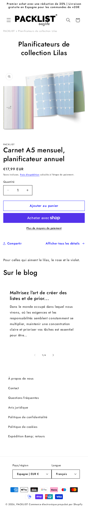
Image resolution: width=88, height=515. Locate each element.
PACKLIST (9, 31)
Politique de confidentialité (27, 417)
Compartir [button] (14, 243)
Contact (13, 388)
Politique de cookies (22, 427)
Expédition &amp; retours (26, 436)
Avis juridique (18, 407)
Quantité (8, 182)
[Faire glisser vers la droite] (53, 355)
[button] (8, 20)
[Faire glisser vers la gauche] (34, 355)
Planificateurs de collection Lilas (37, 31)
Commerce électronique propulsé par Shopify (55, 504)
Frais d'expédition (29, 174)
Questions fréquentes (23, 398)
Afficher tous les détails (63, 243)
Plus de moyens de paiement (44, 228)
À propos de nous (21, 378)
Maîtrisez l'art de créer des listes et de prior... (38, 295)
